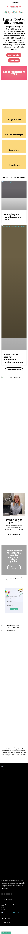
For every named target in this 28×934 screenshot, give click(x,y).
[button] (13, 55)
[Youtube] (11, 894)
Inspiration (14, 150)
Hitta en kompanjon (14, 134)
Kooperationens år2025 (14, 73)
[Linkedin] (7, 894)
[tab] (14, 922)
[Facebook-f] (2, 894)
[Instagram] (4, 894)
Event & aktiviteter (14, 85)
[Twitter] (9, 894)
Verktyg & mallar (14, 119)
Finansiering (14, 165)
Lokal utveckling (14, 96)
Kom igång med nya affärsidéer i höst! (12, 217)
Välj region (7, 922)
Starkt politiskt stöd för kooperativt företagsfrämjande (14, 358)
